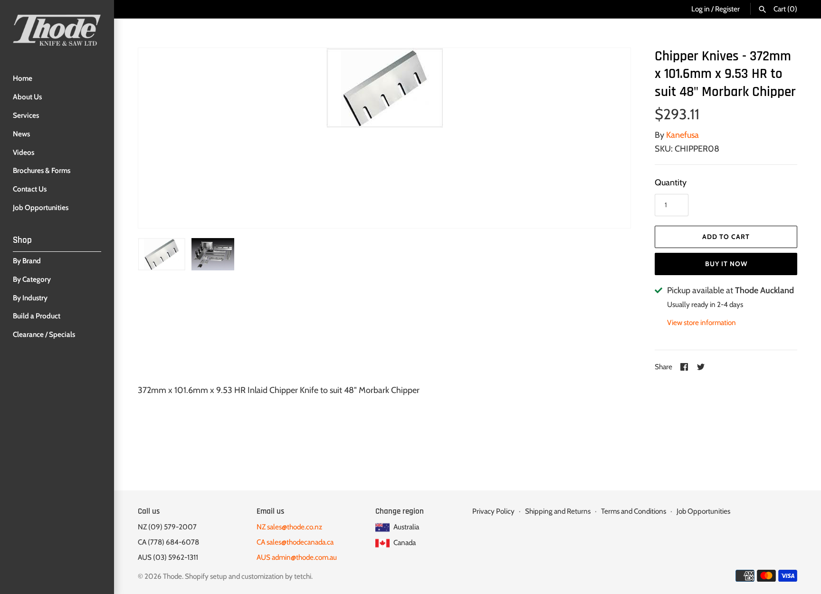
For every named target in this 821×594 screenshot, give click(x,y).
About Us (27, 96)
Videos (23, 152)
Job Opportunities (40, 207)
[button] (610, 137)
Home (22, 78)
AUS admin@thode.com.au (297, 557)
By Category (32, 279)
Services (26, 115)
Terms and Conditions (633, 511)
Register (727, 8)
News (21, 133)
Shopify (197, 576)
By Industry (30, 297)
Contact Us (30, 188)
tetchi (302, 576)
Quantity (671, 182)
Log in (700, 8)
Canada (404, 542)
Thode (172, 576)
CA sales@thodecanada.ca (295, 541)
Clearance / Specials (44, 334)
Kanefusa (682, 135)
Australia (405, 526)
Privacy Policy (493, 511)
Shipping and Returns (558, 511)
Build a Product (36, 315)
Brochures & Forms (41, 170)
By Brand (27, 260)
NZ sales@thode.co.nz (289, 526)
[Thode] (57, 30)
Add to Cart (726, 236)
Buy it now (726, 263)
